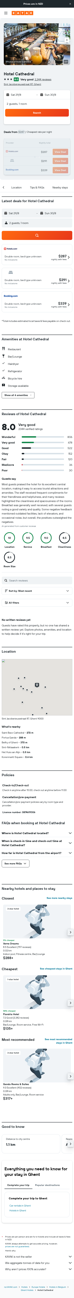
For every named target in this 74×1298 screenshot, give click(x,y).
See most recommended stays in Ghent (58, 1041)
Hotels (24, 1287)
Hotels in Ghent (17, 1210)
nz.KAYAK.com (10, 1287)
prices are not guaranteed (17, 1246)
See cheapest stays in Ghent (56, 968)
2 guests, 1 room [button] (17, 103)
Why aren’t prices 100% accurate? (25, 1269)
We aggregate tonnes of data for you (27, 1263)
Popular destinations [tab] (47, 1185)
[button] (70, 4)
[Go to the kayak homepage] (22, 13)
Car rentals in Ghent (20, 1205)
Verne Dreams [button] (11, 943)
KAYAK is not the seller (18, 1256)
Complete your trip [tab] (18, 1185)
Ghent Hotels (27, 1290)
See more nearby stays (59, 898)
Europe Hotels (38, 1287)
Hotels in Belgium (57, 1287)
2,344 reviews (43, 79)
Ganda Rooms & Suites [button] (16, 1084)
